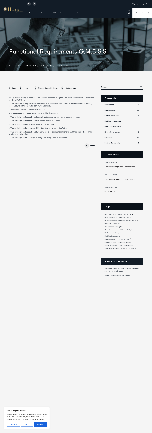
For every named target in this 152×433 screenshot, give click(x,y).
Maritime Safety (32, 66)
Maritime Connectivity (122, 121)
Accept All (40, 424)
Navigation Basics (124, 242)
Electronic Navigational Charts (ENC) (120, 179)
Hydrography (122, 105)
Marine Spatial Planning (122, 126)
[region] (27, 418)
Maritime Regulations (112, 236)
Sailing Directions (111, 245)
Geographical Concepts (113, 227)
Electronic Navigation (122, 132)
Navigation (54, 88)
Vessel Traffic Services (128, 248)
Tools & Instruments (112, 248)
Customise (13, 424)
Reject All (27, 424)
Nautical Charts (110, 242)
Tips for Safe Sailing (126, 245)
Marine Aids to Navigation (114, 233)
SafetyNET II (110, 192)
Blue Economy (109, 214)
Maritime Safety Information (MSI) (117, 239)
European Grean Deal (112, 224)
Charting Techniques (124, 214)
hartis (14, 88)
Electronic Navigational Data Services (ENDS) (120, 220)
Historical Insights (126, 230)
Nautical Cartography (122, 143)
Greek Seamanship (111, 230)
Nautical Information (122, 116)
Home (11, 66)
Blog (19, 66)
